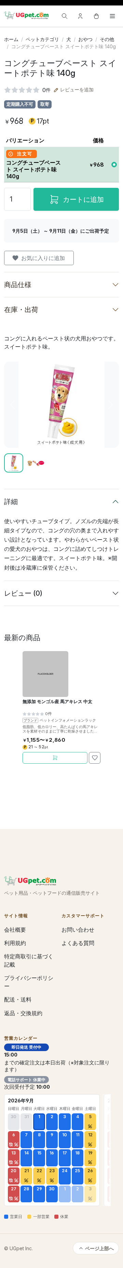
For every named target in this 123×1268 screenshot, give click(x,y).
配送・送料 (17, 999)
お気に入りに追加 (43, 258)
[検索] (64, 16)
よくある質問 (78, 943)
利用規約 (15, 943)
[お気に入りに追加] (94, 758)
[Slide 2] (35, 463)
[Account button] (80, 16)
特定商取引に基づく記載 (28, 960)
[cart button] (96, 16)
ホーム (11, 39)
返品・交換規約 (23, 1013)
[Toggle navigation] (112, 16)
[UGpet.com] (26, 15)
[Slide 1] (13, 463)
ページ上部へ (99, 1248)
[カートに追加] (55, 758)
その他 (107, 39)
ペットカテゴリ (42, 39)
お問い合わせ (78, 929)
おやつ (85, 39)
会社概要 (15, 929)
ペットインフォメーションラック (68, 720)
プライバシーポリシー (28, 981)
